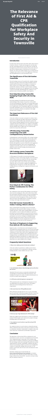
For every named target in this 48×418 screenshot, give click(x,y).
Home (39, 1)
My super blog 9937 (7, 1)
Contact (43, 1)
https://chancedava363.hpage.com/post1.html (20, 353)
